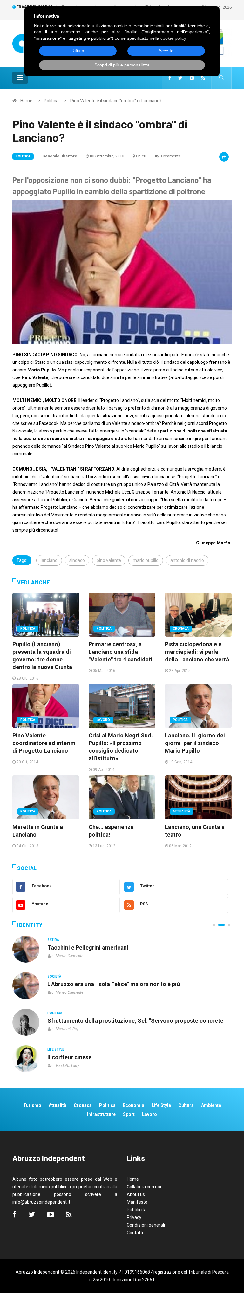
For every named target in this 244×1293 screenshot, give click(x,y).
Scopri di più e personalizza (122, 64)
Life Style (55, 976)
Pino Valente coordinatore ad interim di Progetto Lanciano (44, 743)
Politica (51, 100)
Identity (30, 925)
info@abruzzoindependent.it (41, 1202)
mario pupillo (146, 560)
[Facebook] (169, 77)
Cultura (54, 940)
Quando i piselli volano (77, 984)
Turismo (32, 1105)
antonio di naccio (187, 560)
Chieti (141, 156)
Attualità (181, 811)
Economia (133, 1105)
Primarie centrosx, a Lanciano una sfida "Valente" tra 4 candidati (120, 652)
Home (26, 100)
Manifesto (137, 1202)
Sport (129, 1114)
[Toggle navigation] (20, 78)
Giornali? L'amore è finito (80, 1057)
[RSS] (203, 77)
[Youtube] (191, 77)
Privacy (134, 1217)
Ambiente (211, 1105)
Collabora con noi (144, 1186)
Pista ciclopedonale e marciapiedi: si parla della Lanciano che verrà (197, 652)
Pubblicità (136, 1209)
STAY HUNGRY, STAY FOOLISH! (88, 947)
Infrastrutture (101, 1114)
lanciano (49, 560)
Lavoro (103, 720)
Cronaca (181, 628)
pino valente (109, 560)
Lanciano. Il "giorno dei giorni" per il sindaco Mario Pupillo (195, 743)
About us (136, 1194)
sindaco (77, 560)
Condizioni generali (146, 1224)
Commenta (170, 156)
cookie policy (173, 38)
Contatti (135, 1232)
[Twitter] (180, 77)
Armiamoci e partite (73, 1020)
